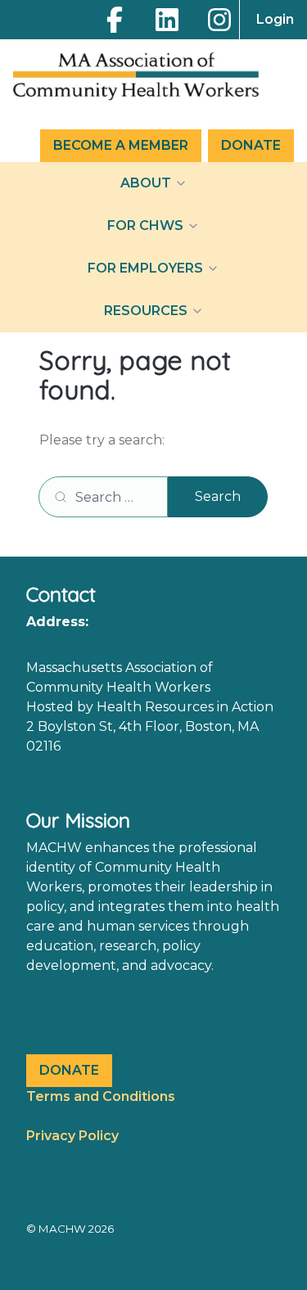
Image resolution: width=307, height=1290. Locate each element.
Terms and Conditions (100, 1096)
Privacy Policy (72, 1135)
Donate (251, 145)
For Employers (145, 268)
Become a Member (120, 145)
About (145, 183)
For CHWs (145, 225)
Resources (145, 310)
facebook (115, 20)
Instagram (219, 20)
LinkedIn (167, 20)
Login (275, 19)
